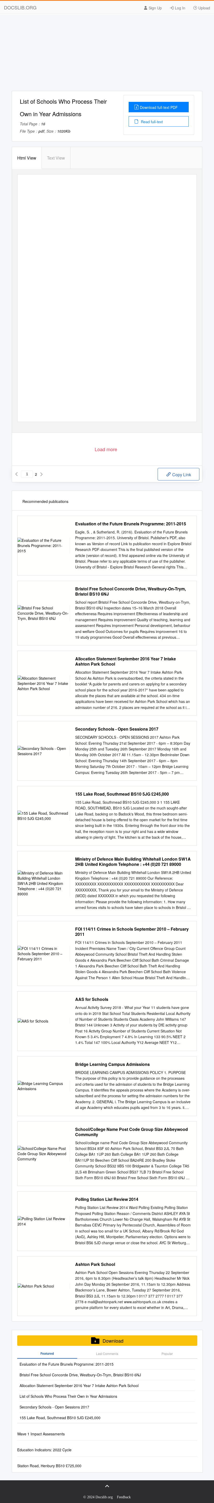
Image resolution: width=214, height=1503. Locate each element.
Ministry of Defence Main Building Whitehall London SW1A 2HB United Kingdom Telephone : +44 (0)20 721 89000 (133, 861)
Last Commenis (107, 1353)
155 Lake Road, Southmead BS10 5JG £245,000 (122, 794)
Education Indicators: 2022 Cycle (44, 1449)
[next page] (41, 474)
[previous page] (16, 474)
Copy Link (181, 475)
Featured (47, 1353)
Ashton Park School (95, 1264)
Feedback (124, 1497)
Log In (179, 7)
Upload (203, 7)
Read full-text (151, 121)
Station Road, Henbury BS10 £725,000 (49, 1465)
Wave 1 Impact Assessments (41, 1433)
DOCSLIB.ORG (20, 7)
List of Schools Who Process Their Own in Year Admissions (68, 1396)
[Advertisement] (107, 54)
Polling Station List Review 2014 (106, 1199)
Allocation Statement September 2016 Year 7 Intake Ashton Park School (125, 661)
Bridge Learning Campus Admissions (112, 1064)
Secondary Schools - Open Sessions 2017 (116, 729)
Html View (26, 158)
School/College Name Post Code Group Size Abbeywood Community (131, 1132)
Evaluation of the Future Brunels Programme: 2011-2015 (130, 523)
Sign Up (155, 7)
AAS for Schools (91, 999)
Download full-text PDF (159, 107)
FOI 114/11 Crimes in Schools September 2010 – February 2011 (132, 931)
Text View (56, 158)
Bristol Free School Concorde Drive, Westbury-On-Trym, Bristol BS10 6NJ (130, 591)
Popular (167, 1353)
